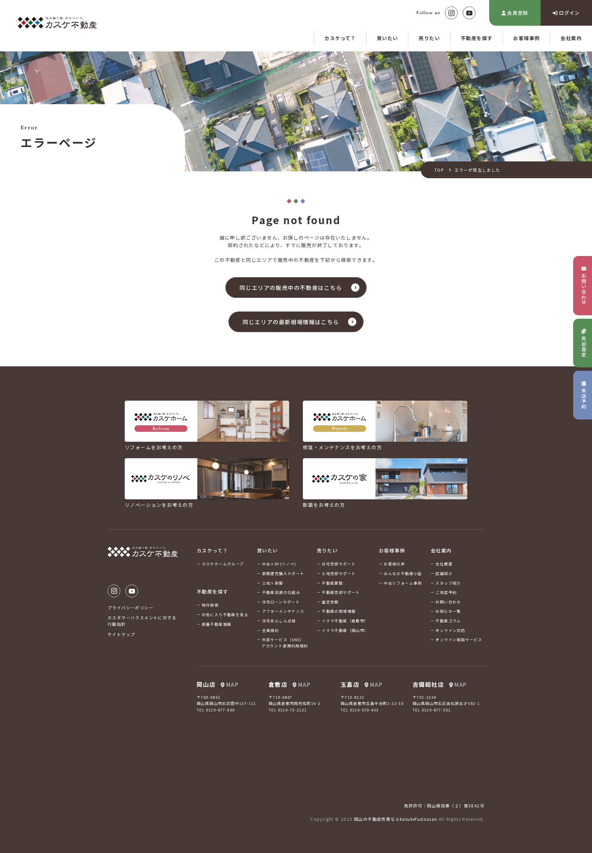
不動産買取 (332, 583)
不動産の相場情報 (339, 611)
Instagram (451, 13)
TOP (439, 170)
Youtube (469, 13)
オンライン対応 (450, 630)
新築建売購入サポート (283, 573)
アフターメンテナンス (283, 611)
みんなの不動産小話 (403, 573)
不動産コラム (448, 620)
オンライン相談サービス (458, 639)
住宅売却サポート (339, 563)
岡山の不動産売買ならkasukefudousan (395, 819)
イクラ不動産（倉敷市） (345, 620)
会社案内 (571, 38)
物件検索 (210, 605)
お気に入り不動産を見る (225, 614)
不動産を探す (476, 38)
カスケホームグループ (223, 563)
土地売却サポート (339, 573)
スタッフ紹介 (448, 583)
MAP (232, 684)
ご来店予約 (446, 592)
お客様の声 (394, 563)
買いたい (387, 38)
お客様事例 (526, 38)
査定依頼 (330, 602)
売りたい (429, 38)
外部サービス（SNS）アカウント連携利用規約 (284, 642)
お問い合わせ (448, 602)
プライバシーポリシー (130, 607)
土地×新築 (272, 583)
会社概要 (444, 563)
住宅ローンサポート (281, 602)
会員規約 (270, 630)
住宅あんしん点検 (279, 620)
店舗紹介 (444, 573)
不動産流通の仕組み (281, 592)
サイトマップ (121, 634)
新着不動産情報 (217, 624)
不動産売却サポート (341, 592)
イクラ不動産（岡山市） (345, 630)
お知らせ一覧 (448, 611)
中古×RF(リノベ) (279, 563)
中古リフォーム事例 (403, 583)
